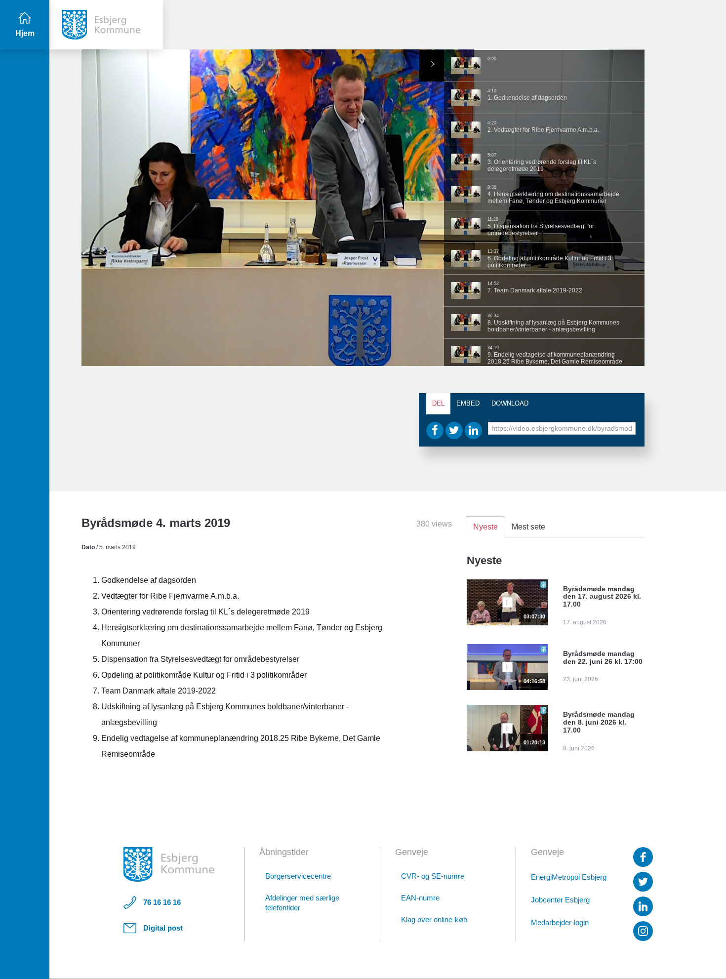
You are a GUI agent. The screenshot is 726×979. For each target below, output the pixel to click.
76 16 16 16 (162, 902)
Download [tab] (509, 403)
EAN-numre (420, 898)
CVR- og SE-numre (432, 876)
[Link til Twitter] (643, 882)
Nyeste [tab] (485, 527)
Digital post (163, 928)
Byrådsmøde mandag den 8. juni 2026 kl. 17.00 (599, 722)
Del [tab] (438, 403)
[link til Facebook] (643, 857)
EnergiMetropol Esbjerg (568, 877)
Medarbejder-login (560, 922)
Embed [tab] (468, 403)
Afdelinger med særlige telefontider (302, 903)
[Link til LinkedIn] (643, 906)
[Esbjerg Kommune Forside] (168, 864)
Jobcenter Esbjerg (560, 900)
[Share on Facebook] (435, 430)
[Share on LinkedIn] (473, 430)
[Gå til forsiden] (106, 24)
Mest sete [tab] (528, 527)
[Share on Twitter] (454, 430)
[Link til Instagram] (643, 931)
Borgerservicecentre (298, 876)
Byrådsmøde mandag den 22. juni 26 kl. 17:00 (603, 657)
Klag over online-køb (434, 919)
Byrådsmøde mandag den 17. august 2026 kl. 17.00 (602, 597)
